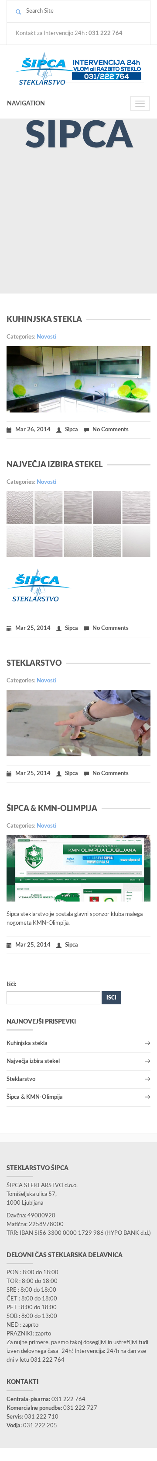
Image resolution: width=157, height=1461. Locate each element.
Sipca (71, 430)
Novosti (46, 337)
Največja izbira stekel (54, 465)
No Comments (110, 430)
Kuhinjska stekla (44, 320)
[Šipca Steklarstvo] (78, 68)
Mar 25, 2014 (33, 628)
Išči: (11, 984)
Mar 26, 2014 (33, 430)
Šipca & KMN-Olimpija (52, 809)
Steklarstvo (34, 664)
